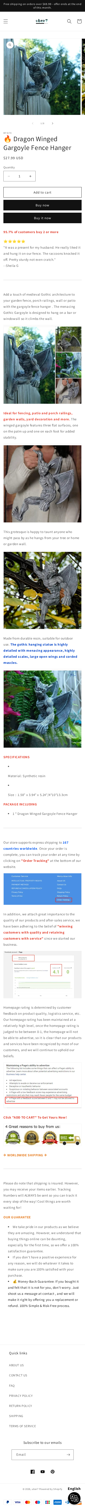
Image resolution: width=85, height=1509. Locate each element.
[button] (6, 21)
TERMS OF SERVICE (22, 1426)
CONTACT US (18, 1375)
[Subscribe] (68, 1454)
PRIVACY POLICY (21, 1396)
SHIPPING (16, 1416)
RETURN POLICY (20, 1406)
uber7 (35, 1489)
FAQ (12, 1386)
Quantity (9, 167)
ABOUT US (16, 1365)
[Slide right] (53, 123)
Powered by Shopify (51, 1489)
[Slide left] (33, 123)
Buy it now (42, 218)
